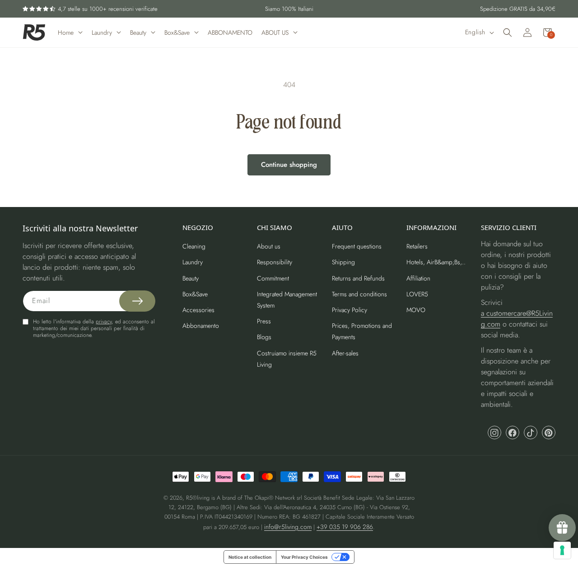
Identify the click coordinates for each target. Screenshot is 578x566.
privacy (104, 322)
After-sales (345, 353)
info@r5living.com (288, 526)
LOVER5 (417, 294)
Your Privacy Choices (304, 557)
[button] (507, 32)
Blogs (264, 336)
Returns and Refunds (358, 278)
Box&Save (195, 294)
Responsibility (274, 262)
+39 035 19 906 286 (345, 526)
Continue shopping (289, 165)
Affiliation (418, 278)
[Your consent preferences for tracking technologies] (562, 550)
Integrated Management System (287, 300)
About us (268, 246)
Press (264, 321)
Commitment (273, 278)
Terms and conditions (359, 294)
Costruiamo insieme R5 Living (287, 359)
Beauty (190, 278)
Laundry (192, 262)
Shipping (343, 262)
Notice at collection (249, 557)
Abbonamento (200, 325)
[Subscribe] (137, 301)
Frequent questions (357, 246)
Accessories (198, 309)
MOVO (415, 309)
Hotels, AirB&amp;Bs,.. (436, 262)
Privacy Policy (349, 309)
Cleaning (193, 246)
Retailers (417, 246)
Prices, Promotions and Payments (362, 331)
